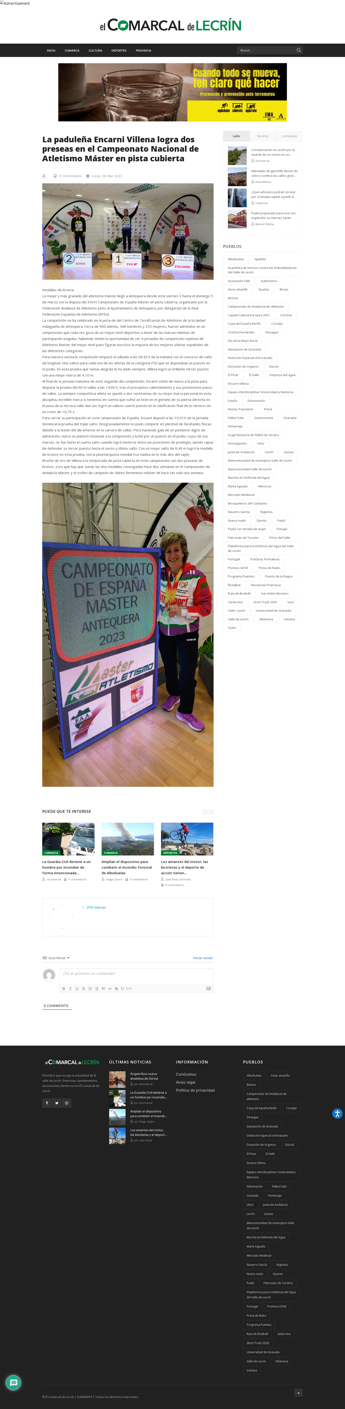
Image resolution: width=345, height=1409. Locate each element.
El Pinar (233, 375)
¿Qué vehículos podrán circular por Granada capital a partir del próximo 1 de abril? (273, 194)
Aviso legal (185, 1082)
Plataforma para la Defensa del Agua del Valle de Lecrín (261, 548)
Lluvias (289, 452)
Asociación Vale (239, 281)
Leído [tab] (236, 136)
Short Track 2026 (265, 602)
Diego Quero (114, 879)
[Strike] (83, 988)
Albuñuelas (236, 259)
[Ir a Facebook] (47, 1103)
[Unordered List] (96, 988)
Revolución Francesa (266, 585)
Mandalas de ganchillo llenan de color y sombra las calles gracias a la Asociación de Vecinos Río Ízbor (274, 173)
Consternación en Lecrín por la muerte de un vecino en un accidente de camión (273, 152)
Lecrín (269, 452)
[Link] (116, 988)
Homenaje (235, 426)
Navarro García (239, 512)
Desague (271, 332)
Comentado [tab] (290, 136)
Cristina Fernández (241, 332)
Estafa (232, 401)
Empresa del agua (282, 375)
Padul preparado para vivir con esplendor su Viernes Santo (273, 215)
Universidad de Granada (273, 610)
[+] (129, 988)
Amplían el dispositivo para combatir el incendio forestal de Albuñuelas (127, 867)
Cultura (95, 50)
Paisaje (282, 529)
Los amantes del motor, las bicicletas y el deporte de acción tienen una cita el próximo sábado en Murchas (148, 1132)
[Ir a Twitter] (56, 1103)
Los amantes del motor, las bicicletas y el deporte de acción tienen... (184, 867)
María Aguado (238, 486)
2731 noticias (96, 907)
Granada (290, 418)
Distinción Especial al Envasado (250, 358)
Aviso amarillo (238, 289)
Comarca (72, 50)
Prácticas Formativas (265, 559)
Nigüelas (266, 512)
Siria (290, 602)
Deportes (118, 50)
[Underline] (77, 988)
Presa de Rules (269, 568)
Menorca (264, 486)
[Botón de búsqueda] (299, 50)
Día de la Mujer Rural (242, 341)
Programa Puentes (241, 576)
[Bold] (64, 988)
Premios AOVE (238, 568)
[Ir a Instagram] (66, 1103)
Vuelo (232, 627)
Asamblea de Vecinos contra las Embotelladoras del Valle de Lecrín (262, 270)
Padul (281, 520)
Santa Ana (235, 602)
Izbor (260, 443)
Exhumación (256, 401)
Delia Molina (263, 182)
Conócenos (186, 1074)
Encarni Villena (238, 383)
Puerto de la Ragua (278, 576)
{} (122, 988)
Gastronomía (263, 418)
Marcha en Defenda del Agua (249, 477)
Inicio (51, 50)
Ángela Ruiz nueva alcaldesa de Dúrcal (144, 1076)
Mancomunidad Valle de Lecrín (250, 469)
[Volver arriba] (299, 1393)
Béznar (233, 298)
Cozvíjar (277, 323)
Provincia (143, 50)
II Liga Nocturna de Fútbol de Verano (253, 435)
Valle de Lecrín (238, 619)
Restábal (234, 585)
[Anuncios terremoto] (172, 92)
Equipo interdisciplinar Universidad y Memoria (260, 392)
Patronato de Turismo (243, 537)
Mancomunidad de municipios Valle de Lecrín (260, 460)
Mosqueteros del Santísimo (247, 503)
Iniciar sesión (202, 958)
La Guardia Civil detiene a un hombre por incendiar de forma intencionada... (66, 867)
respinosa (261, 203)
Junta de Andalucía (241, 452)
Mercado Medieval (241, 495)
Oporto (262, 520)
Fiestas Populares (240, 409)
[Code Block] (110, 988)
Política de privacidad (195, 1090)
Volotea (289, 619)
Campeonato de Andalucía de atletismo (256, 306)
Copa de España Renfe (244, 323)
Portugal (234, 559)
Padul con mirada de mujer (247, 529)
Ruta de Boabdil (239, 593)
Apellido (260, 259)
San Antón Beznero (275, 593)
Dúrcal (273, 366)
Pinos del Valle (279, 537)
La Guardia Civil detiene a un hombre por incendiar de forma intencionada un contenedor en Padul (148, 1095)
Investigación (237, 443)
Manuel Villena (264, 224)
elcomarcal (54, 879)
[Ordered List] (90, 988)
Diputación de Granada (244, 349)
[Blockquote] (103, 988)
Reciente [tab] (262, 136)
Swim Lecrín (236, 610)
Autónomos (269, 281)
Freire (268, 409)
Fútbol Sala (236, 418)
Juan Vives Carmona (178, 879)
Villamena (266, 619)
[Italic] (70, 988)
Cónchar (286, 315)
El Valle (254, 375)
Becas (284, 289)
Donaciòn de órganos (243, 366)
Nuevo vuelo (237, 520)
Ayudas (263, 289)
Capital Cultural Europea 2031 (249, 315)
